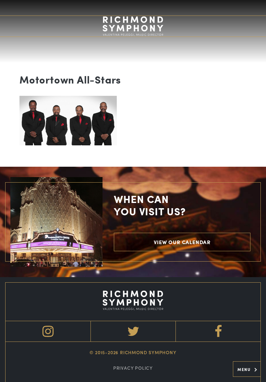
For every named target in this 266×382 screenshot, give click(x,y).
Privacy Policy (133, 368)
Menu (244, 369)
